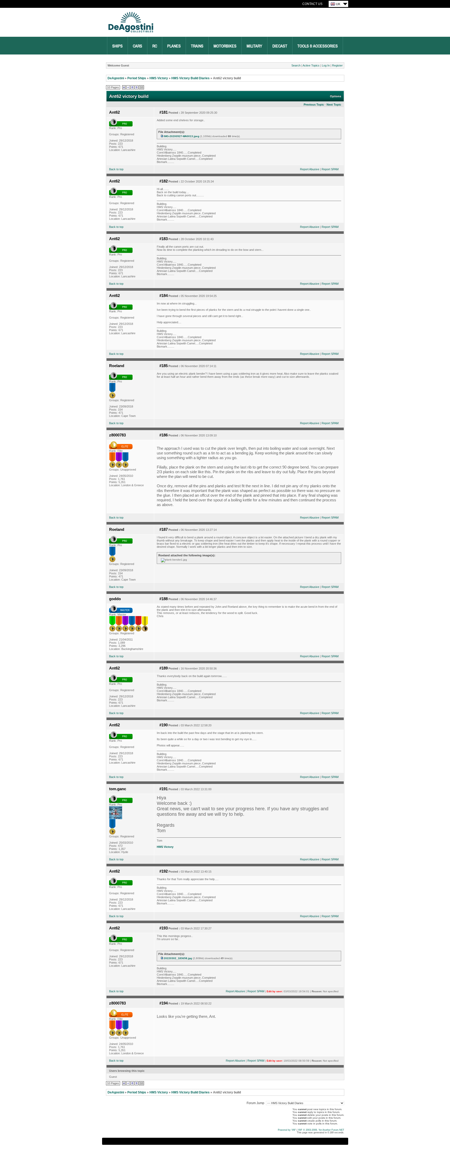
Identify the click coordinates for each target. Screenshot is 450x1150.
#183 (163, 239)
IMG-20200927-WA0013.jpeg (181, 136)
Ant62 (114, 112)
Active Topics (311, 65)
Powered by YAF (287, 1130)
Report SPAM (330, 169)
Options (335, 96)
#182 (163, 181)
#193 (163, 928)
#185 (163, 366)
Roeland (116, 366)
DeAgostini (116, 78)
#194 (163, 1003)
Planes (174, 46)
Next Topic (334, 104)
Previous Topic (314, 104)
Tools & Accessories (317, 46)
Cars (137, 46)
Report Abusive (309, 169)
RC (154, 46)
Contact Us (312, 4)
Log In (326, 65)
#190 (163, 725)
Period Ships (136, 78)
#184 (163, 296)
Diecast (279, 46)
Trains (197, 46)
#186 (163, 435)
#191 (163, 789)
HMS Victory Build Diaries (190, 78)
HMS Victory (158, 78)
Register (337, 65)
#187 (163, 529)
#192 (163, 871)
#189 (163, 668)
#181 (163, 112)
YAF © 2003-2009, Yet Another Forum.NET (321, 1130)
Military (254, 46)
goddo (115, 599)
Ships (117, 46)
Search (296, 65)
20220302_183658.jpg (178, 958)
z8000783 (117, 435)
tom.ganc (117, 789)
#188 (163, 599)
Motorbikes (225, 46)
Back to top (116, 169)
